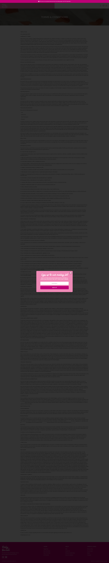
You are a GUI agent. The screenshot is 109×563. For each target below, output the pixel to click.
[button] (71, 273)
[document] (54, 281)
